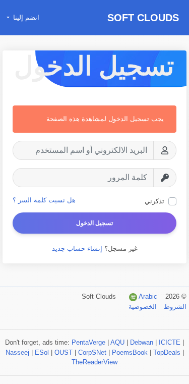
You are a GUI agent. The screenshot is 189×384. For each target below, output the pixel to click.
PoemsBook (130, 352)
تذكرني (154, 201)
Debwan (141, 342)
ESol (42, 352)
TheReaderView (94, 362)
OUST (63, 352)
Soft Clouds (143, 17)
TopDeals (166, 352)
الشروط (174, 306)
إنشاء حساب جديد (77, 248)
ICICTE (169, 342)
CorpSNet (92, 352)
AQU (117, 342)
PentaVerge (88, 342)
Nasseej (17, 352)
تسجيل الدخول (94, 223)
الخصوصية (143, 306)
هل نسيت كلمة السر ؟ (44, 200)
